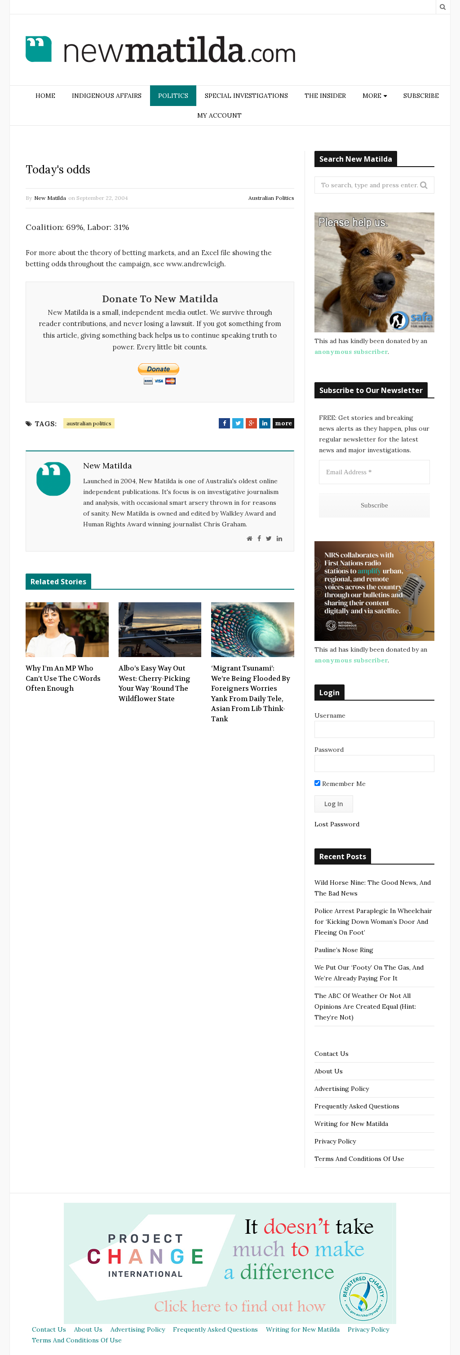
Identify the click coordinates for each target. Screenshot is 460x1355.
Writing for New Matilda (351, 1124)
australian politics (88, 423)
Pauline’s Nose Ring (343, 950)
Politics (173, 96)
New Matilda (50, 197)
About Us (328, 1071)
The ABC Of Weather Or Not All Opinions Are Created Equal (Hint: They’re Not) (365, 1006)
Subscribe (421, 96)
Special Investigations (246, 96)
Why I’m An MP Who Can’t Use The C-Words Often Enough (63, 678)
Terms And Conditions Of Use (359, 1159)
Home (45, 96)
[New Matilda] (160, 51)
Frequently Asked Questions (356, 1106)
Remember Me (343, 784)
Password (329, 750)
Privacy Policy (335, 1141)
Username (329, 715)
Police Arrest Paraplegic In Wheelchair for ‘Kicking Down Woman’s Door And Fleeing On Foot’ (373, 921)
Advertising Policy (341, 1089)
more (283, 423)
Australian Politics (271, 197)
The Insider (325, 96)
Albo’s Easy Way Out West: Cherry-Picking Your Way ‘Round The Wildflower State (154, 683)
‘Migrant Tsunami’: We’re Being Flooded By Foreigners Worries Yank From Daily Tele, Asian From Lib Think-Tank (250, 694)
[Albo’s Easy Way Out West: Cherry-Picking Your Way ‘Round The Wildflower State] (160, 629)
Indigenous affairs (107, 96)
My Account (219, 115)
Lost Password (336, 824)
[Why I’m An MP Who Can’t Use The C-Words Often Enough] (67, 629)
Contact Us (331, 1054)
